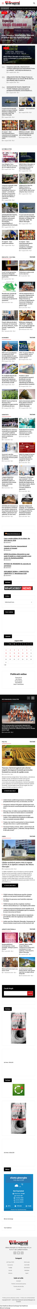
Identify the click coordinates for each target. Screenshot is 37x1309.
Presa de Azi (18, 677)
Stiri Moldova (18, 682)
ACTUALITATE (10, 1262)
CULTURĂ (26, 1265)
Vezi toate (32, 257)
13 (18, 653)
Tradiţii (10, 1267)
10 (6, 653)
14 (22, 653)
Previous (29, 13)
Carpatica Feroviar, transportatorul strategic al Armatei (15, 547)
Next (33, 13)
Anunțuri (18, 1281)
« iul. (5, 665)
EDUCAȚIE (27, 1267)
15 (27, 653)
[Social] (14, 1253)
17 (6, 656)
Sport (26, 1273)
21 (22, 656)
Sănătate (26, 1270)
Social (10, 1270)
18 (10, 656)
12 (14, 653)
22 (27, 656)
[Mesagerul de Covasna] (12, 3)
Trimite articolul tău (18, 1286)
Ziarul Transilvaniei (18, 684)
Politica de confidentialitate (28, 1297)
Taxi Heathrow (8, 1227)
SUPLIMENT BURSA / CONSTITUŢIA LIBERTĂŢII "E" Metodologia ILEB (16, 572)
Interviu (10, 1273)
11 (10, 653)
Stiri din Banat (18, 681)
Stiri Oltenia (18, 679)
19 (14, 656)
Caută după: (8, 988)
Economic (10, 1265)
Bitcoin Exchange (8, 1219)
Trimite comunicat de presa (18, 1283)
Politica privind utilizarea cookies (10, 1297)
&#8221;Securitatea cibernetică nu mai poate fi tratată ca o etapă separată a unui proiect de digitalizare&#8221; (17, 556)
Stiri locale (27, 1262)
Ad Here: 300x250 (8, 1062)
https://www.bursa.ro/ (13, 534)
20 (18, 656)
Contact (18, 1289)
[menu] (3, 3)
